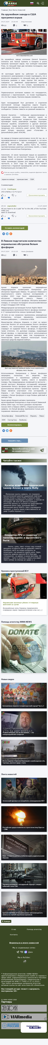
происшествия (22, 179)
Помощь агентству (34, 929)
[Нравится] (2, 198)
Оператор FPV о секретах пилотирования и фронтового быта (22, 538)
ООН (3, 420)
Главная (4, 10)
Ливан (41, 416)
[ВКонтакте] (3, 233)
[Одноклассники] (10, 233)
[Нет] (9, 198)
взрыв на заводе (8, 179)
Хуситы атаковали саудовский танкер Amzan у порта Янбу (23, 486)
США (32, 179)
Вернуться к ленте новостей (24, 943)
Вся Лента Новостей (17, 10)
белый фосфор (7, 416)
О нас (13, 929)
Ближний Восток (22, 416)
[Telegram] (7, 233)
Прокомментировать (36, 195)
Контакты (14, 935)
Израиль (33, 416)
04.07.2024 (9, 22)
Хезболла (22, 420)
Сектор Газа (12, 420)
